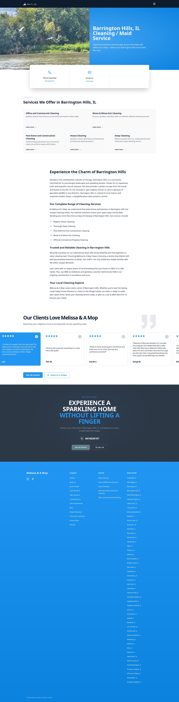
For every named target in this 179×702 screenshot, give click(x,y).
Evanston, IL (131, 580)
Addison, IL (131, 550)
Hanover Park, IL (132, 593)
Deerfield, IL (131, 571)
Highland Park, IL (133, 601)
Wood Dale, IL (132, 537)
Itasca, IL (130, 610)
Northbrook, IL (132, 631)
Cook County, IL (75, 491)
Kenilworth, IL (132, 614)
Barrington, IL (132, 486)
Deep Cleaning (103, 478)
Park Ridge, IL (132, 482)
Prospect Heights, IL (134, 669)
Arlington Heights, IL (134, 682)
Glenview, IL (131, 588)
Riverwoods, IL (132, 678)
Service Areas (74, 486)
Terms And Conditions (77, 516)
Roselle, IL (130, 516)
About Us (73, 482)
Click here (89, 81)
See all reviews (33, 375)
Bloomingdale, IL (133, 559)
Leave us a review (58, 375)
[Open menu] (154, 3)
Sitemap (72, 525)
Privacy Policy (74, 520)
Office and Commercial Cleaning (109, 498)
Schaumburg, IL (75, 499)
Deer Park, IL (131, 567)
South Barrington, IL (134, 665)
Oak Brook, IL (131, 542)
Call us (147, 4)
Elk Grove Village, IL (134, 673)
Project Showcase (76, 512)
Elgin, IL (130, 546)
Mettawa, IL (131, 622)
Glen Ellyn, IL (131, 584)
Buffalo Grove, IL (133, 563)
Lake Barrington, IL (133, 499)
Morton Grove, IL (133, 661)
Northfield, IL (131, 478)
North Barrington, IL (134, 495)
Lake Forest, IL (132, 656)
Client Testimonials (76, 503)
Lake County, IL (75, 495)
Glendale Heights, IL (134, 597)
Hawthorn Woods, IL (134, 605)
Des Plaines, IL (132, 576)
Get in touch (128, 4)
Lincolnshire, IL (132, 627)
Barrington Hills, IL (133, 491)
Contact (72, 478)
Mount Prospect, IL (133, 635)
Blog (71, 508)
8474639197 (49, 81)
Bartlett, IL (130, 554)
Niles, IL (130, 648)
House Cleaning (103, 486)
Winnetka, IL (131, 533)
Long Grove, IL (132, 508)
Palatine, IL (131, 652)
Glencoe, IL (131, 644)
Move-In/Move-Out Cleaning (108, 482)
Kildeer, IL (130, 618)
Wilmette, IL (131, 529)
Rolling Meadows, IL (134, 512)
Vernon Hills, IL (132, 520)
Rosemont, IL (131, 525)
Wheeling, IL (131, 639)
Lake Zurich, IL (132, 503)
